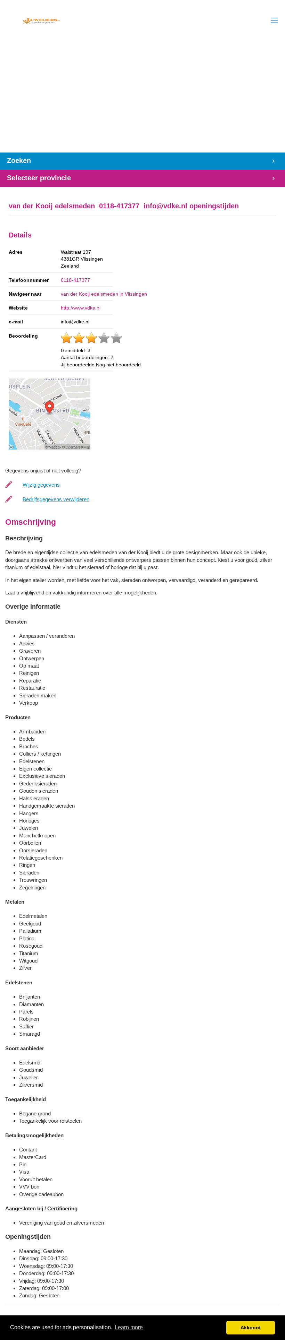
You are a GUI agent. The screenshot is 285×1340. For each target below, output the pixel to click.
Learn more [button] (129, 1327)
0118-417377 (75, 280)
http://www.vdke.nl (80, 308)
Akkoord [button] (251, 1327)
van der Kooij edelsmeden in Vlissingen (104, 294)
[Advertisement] (142, 100)
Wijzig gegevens (41, 485)
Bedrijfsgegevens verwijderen (56, 499)
